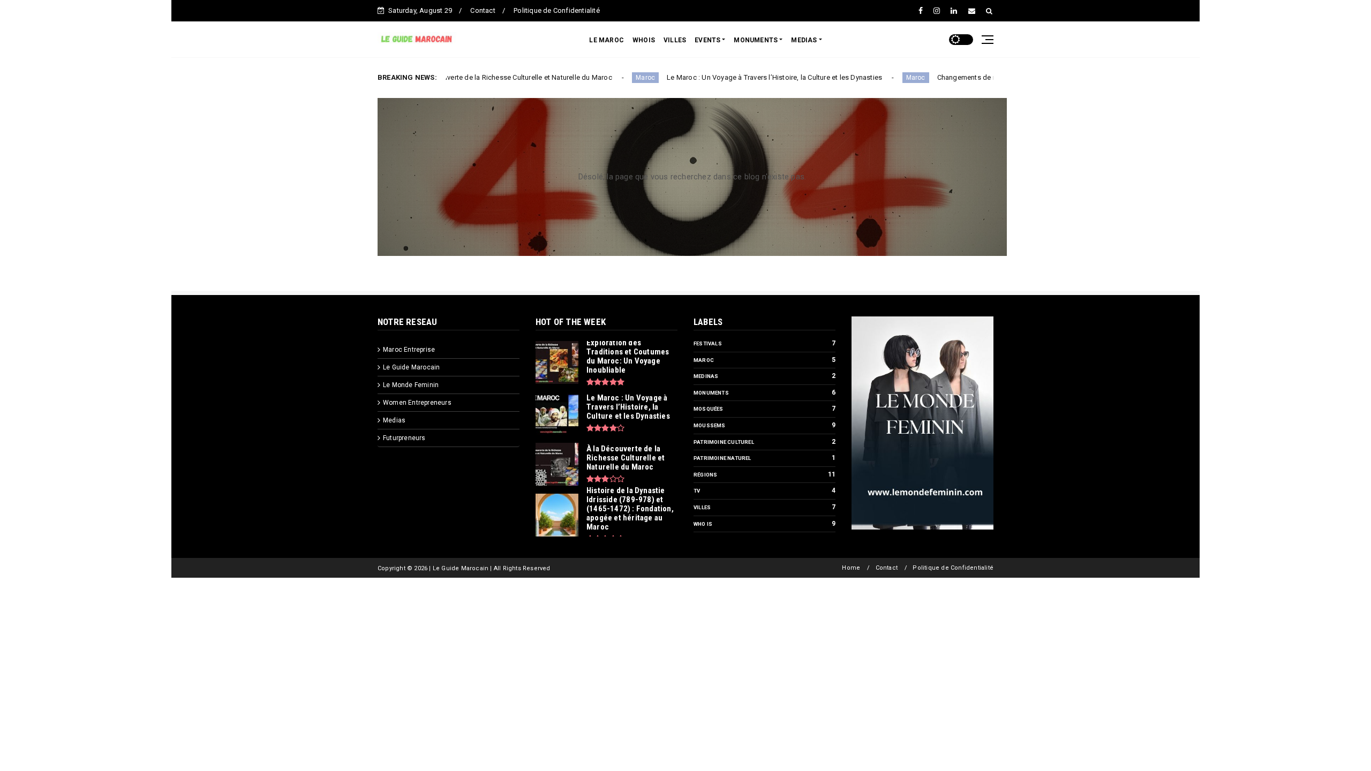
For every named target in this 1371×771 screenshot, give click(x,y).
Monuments (711, 393)
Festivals (708, 343)
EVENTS (707, 40)
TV (697, 491)
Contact (482, 10)
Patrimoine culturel (724, 442)
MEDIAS (804, 40)
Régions (705, 475)
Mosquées (709, 409)
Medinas (706, 376)
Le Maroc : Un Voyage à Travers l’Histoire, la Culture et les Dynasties (735, 77)
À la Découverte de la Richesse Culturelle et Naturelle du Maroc (474, 77)
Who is (703, 524)
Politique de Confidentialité (557, 10)
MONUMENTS (756, 40)
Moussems (710, 425)
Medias (394, 420)
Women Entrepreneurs (417, 402)
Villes (702, 507)
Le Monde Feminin (411, 385)
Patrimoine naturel (722, 458)
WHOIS (643, 40)
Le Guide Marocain (411, 367)
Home (851, 568)
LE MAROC (606, 40)
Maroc (606, 77)
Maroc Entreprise (409, 349)
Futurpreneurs (404, 438)
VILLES (675, 40)
